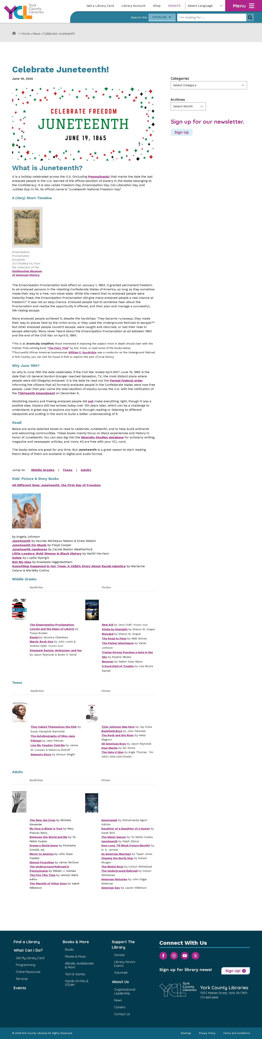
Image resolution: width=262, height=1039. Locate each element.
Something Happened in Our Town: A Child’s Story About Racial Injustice (69, 566)
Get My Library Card (30, 958)
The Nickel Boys (112, 866)
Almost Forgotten (42, 862)
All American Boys (113, 743)
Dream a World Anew (44, 845)
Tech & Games (75, 974)
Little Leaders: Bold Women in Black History (47, 553)
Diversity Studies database (102, 437)
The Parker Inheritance (118, 643)
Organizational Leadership (124, 991)
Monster (108, 661)
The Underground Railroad (119, 870)
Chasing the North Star (117, 858)
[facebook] (163, 956)
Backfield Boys (111, 731)
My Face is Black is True (46, 828)
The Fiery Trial (58, 348)
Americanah (109, 820)
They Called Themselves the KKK (53, 726)
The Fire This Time (42, 875)
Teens (67, 470)
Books (69, 949)
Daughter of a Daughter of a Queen (125, 828)
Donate (174, 5)
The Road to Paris (114, 638)
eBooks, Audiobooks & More (79, 965)
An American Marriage (116, 853)
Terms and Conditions (236, 1033)
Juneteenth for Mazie (29, 545)
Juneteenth (21, 541)
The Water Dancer (113, 837)
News (36, 34)
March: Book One (41, 641)
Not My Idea (21, 562)
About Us (120, 981)
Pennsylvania (98, 176)
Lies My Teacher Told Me (47, 745)
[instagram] (174, 956)
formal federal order (126, 380)
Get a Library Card (100, 5)
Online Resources (28, 972)
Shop (157, 5)
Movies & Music (75, 956)
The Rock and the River (117, 735)
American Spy (110, 887)
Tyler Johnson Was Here (118, 726)
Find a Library (27, 941)
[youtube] (185, 956)
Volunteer (121, 972)
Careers (119, 1007)
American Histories (114, 879)
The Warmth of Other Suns (48, 883)
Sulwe (17, 558)
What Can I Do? (28, 950)
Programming (25, 965)
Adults (86, 470)
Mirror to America (42, 853)
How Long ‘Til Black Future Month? (125, 845)
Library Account (133, 5)
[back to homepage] (24, 11)
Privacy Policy (207, 1033)
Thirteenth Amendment (36, 393)
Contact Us (122, 1014)
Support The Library (123, 944)
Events (20, 987)
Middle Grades (42, 470)
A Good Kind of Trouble (118, 666)
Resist (34, 637)
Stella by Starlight (115, 629)
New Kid (107, 624)
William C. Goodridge (82, 352)
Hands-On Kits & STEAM (76, 983)
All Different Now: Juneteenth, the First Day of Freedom (56, 485)
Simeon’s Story (40, 754)
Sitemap (186, 1033)
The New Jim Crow (42, 820)
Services (22, 979)
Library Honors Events (124, 964)
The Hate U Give (112, 752)
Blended (107, 633)
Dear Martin (109, 747)
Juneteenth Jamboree (29, 549)
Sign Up (182, 132)
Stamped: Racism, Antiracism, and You (56, 650)
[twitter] (195, 956)
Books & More (76, 941)
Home (25, 34)
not (90, 401)
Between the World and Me (48, 837)
